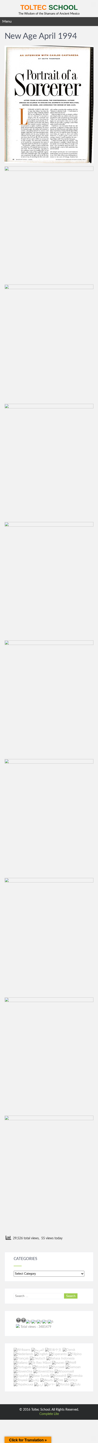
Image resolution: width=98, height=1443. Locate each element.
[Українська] (23, 1384)
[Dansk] (69, 1350)
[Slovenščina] (44, 1371)
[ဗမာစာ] (58, 1363)
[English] (41, 1354)
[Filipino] (75, 1354)
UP (93, 4)
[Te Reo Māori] (40, 1363)
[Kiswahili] (58, 1376)
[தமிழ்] (34, 1380)
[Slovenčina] (23, 1371)
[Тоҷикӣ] (21, 1380)
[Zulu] (75, 1384)
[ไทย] (58, 1380)
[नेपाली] (71, 1363)
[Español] (21, 1376)
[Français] (21, 1358)
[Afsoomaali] (64, 1371)
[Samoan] (73, 1367)
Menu (7, 21)
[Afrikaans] (22, 1350)
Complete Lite (49, 1414)
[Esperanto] (58, 1354)
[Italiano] (21, 1363)
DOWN (93, 1438)
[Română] (40, 1367)
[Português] (22, 1367)
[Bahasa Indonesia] (60, 1358)
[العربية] (37, 1350)
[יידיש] (49, 1384)
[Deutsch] (37, 1358)
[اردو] (38, 1384)
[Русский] (56, 1367)
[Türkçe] (70, 1380)
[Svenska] (75, 1376)
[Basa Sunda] (39, 1376)
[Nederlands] (23, 1354)
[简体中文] (53, 1350)
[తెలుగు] (46, 1380)
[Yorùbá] (63, 1384)
